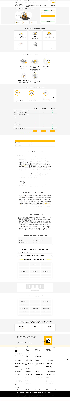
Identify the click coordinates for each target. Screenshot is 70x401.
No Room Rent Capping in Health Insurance (51, 371)
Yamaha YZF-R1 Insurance (35, 271)
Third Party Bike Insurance (35, 308)
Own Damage (24, 165)
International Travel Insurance (23, 242)
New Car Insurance (17, 377)
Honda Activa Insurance (28, 371)
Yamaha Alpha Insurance (46, 271)
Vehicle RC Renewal (38, 365)
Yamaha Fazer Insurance (24, 264)
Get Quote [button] (35, 130)
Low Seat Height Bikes (27, 368)
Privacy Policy (49, 392)
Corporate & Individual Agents (39, 356)
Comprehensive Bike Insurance (33, 98)
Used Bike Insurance (23, 301)
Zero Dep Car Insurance (17, 374)
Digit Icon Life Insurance (39, 240)
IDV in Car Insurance (17, 384)
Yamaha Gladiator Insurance (46, 264)
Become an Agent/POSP (26, 0)
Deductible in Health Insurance (49, 360)
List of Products (37, 351)
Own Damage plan (47, 99)
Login (53, 2)
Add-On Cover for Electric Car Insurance (19, 363)
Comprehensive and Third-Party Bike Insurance (29, 364)
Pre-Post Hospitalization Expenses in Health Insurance (51, 368)
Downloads (16, 392)
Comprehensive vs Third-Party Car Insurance (19, 369)
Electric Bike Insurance (46, 308)
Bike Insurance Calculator (28, 365)
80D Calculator (47, 377)
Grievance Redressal (17, 0)
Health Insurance (21, 240)
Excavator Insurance (38, 371)
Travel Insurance (28, 355)
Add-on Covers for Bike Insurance (24, 308)
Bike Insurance (27, 351)
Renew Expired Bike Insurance (28, 374)
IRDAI (45, 392)
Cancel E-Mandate (37, 350)
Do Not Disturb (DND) (22, 392)
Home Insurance (38, 242)
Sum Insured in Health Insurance (49, 366)
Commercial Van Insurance (38, 368)
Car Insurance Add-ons (17, 387)
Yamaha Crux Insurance (35, 264)
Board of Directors (48, 350)
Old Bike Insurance (27, 378)
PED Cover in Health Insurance (49, 378)
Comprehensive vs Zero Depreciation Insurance (40, 364)
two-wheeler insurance (24, 196)
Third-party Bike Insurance (18, 98)
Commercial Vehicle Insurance (40, 238)
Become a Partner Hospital (38, 355)
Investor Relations (22, 0)
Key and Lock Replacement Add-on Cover (19, 367)
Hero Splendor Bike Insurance (28, 360)
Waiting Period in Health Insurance (50, 381)
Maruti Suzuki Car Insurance (18, 360)
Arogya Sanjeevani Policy (49, 363)
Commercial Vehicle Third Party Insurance (40, 377)
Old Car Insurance (17, 378)
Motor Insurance (37, 360)
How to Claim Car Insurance (18, 371)
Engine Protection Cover (17, 366)
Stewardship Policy (40, 392)
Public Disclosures (48, 351)
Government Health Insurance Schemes (50, 374)
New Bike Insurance (27, 377)
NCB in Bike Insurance (46, 301)
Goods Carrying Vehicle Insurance (39, 374)
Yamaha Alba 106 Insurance (24, 271)
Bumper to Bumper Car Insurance (18, 381)
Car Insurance (21, 238)
